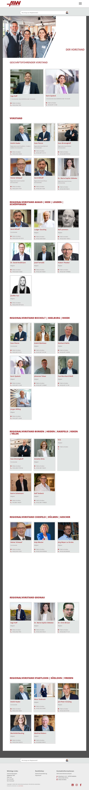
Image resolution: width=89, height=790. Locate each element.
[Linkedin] (72, 784)
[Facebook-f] (80, 784)
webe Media (20, 785)
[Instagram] (76, 784)
